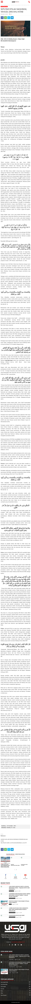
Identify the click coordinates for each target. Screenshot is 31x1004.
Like (5, 874)
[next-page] (16, 869)
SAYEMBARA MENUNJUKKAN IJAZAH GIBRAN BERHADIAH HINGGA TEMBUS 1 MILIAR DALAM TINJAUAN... (19, 895)
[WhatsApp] (5, 17)
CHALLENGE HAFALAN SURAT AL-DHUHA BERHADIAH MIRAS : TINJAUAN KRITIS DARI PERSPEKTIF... (19, 888)
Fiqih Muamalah (12, 898)
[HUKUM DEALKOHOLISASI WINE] (15, 860)
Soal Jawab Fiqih (7, 5)
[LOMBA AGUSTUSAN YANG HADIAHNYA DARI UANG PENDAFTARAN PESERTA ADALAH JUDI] (5, 860)
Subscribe (25, 874)
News (10, 904)
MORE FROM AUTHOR (20, 854)
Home (2, 5)
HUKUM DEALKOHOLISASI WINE (15, 865)
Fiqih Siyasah (3, 995)
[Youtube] (21, 945)
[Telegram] (12, 17)
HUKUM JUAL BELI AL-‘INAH (24, 865)
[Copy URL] (15, 17)
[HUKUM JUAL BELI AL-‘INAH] (25, 860)
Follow (15, 874)
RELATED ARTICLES (10, 854)
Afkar (2, 993)
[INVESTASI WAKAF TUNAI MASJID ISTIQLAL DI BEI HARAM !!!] (4, 903)
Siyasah (2, 988)
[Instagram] (12, 945)
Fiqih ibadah (11, 890)
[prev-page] (14, 869)
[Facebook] (2, 17)
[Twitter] (8, 17)
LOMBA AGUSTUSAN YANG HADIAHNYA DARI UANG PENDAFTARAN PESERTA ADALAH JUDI (5, 866)
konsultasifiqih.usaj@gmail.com (18, 942)
